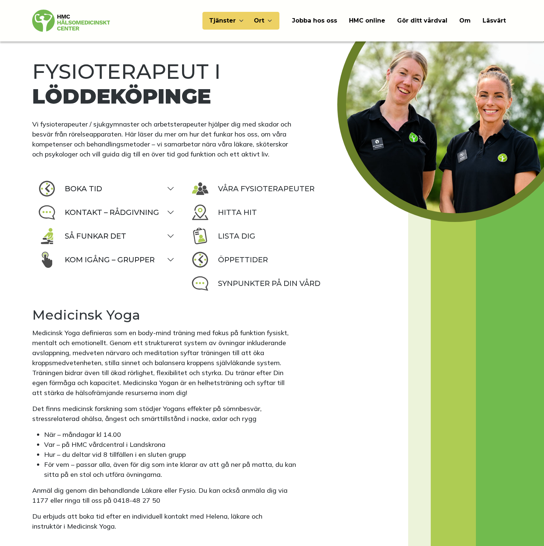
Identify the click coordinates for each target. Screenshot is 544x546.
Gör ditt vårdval (422, 20)
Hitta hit (237, 212)
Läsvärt (494, 20)
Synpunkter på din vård (269, 283)
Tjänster (222, 20)
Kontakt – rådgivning (112, 212)
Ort (259, 20)
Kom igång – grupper (110, 259)
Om (465, 20)
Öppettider (243, 259)
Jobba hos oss (314, 20)
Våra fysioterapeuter (266, 188)
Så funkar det (95, 236)
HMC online (367, 20)
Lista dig (236, 236)
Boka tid (83, 188)
